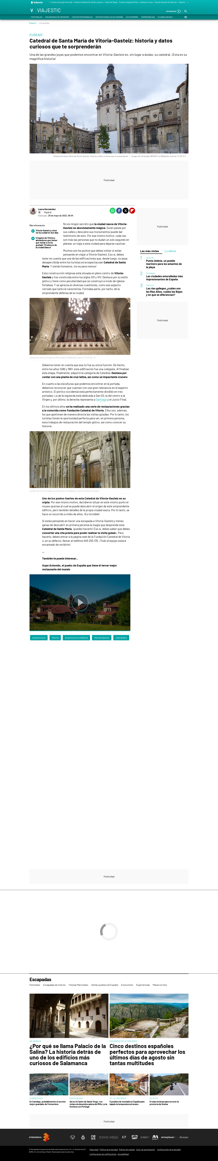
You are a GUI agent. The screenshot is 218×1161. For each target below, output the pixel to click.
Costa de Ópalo (111, 2)
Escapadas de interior (57, 17)
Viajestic (33, 23)
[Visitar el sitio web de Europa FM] (144, 1137)
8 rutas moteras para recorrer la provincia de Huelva (164, 1102)
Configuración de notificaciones (103, 1154)
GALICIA (149, 285)
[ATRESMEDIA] (39, 1137)
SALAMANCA (35, 1041)
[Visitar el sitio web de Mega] (114, 1137)
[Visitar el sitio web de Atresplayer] (169, 1137)
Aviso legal (94, 1149)
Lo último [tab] (170, 251)
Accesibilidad (123, 1154)
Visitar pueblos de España (109, 17)
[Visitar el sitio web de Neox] (93, 1137)
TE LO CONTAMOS (118, 1098)
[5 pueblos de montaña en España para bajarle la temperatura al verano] (129, 1084)
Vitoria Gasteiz (101, 637)
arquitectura (38, 637)
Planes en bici (165, 17)
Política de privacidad (109, 1149)
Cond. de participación (145, 1149)
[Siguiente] (187, 2)
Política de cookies (127, 1149)
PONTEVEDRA (76, 1098)
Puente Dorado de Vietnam (165, 2)
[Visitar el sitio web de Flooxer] (183, 1137)
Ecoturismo (132, 17)
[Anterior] (48, 2)
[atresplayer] (172, 11)
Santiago (101, 399)
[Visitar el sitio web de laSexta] (83, 1137)
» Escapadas (43, 23)
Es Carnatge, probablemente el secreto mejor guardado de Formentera (48, 1102)
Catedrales (121, 637)
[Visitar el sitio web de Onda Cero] (134, 1137)
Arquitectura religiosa (76, 637)
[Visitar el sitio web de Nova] (103, 1137)
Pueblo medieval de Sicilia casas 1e (88, 2)
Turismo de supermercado (62, 2)
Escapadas (40, 979)
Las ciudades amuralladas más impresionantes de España (164, 278)
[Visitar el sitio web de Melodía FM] (155, 1137)
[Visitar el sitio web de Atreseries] (124, 1137)
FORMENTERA (36, 1098)
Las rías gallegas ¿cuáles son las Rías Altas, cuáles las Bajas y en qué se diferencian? (164, 291)
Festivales (36, 17)
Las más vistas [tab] (149, 251)
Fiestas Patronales (82, 17)
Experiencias (148, 17)
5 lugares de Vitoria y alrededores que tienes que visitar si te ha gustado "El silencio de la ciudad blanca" (46, 243)
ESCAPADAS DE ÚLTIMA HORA (123, 1041)
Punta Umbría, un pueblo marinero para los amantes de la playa (164, 264)
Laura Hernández (47, 209)
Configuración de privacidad (169, 1149)
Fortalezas (150, 273)
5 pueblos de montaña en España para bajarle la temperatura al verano (127, 1102)
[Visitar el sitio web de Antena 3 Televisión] (72, 1137)
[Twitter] (39, 212)
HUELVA (149, 257)
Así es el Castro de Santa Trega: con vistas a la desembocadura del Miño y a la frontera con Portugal (88, 1104)
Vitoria (55, 637)
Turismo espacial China (128, 2)
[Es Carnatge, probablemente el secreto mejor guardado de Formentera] (49, 1084)
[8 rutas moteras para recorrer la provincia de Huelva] (169, 1084)
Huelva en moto (146, 2)
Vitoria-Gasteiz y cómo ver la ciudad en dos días (47, 231)
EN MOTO (154, 1098)
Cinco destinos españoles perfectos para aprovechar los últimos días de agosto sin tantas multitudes (147, 1054)
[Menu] (185, 17)
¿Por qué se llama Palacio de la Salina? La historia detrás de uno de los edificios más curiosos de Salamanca (68, 1054)
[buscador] (185, 11)
